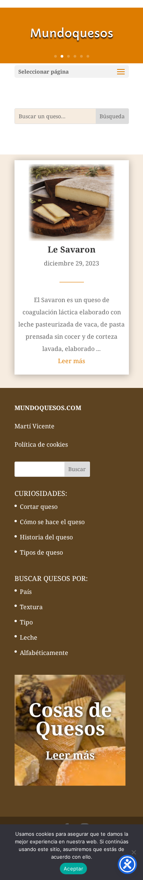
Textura (31, 607)
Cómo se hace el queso (52, 522)
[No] (133, 852)
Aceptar (73, 869)
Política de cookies (41, 444)
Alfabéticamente (44, 652)
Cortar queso (39, 506)
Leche (28, 637)
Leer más (71, 361)
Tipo (26, 622)
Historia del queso (46, 537)
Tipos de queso (41, 552)
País (26, 591)
